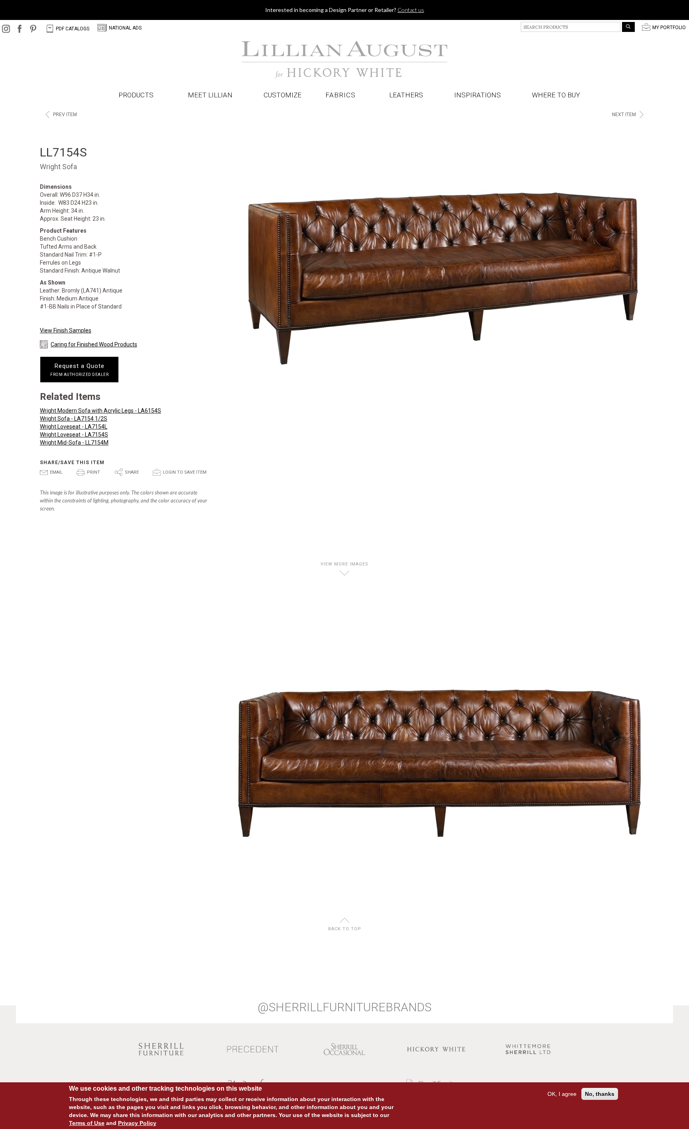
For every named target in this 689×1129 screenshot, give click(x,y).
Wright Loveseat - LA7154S (74, 434)
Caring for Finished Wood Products (94, 344)
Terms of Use (86, 1123)
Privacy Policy (137, 1123)
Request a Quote (79, 369)
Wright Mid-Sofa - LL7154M (74, 442)
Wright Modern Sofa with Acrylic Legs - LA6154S (100, 410)
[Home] (344, 60)
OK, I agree (562, 1094)
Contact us (411, 9)
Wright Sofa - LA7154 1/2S (73, 418)
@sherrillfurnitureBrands (344, 1007)
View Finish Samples (65, 330)
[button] (342, 95)
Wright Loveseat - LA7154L (73, 426)
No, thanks (599, 1094)
